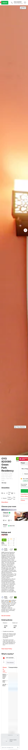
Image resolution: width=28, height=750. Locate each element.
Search (5, 2)
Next (25, 230)
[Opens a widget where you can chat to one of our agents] (10, 741)
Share (24, 7)
